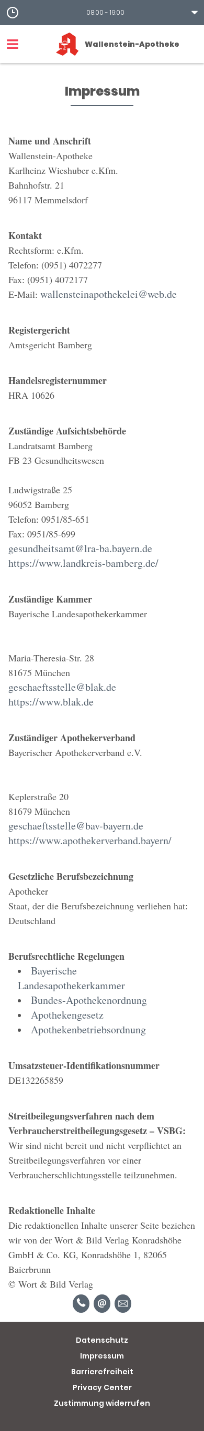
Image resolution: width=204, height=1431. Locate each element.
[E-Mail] (102, 1303)
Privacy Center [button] (102, 1387)
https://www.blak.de (51, 701)
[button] (102, 12)
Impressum (102, 1356)
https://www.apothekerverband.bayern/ (90, 840)
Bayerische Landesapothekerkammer (71, 977)
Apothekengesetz (67, 1015)
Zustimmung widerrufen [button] (102, 1403)
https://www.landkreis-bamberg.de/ (83, 563)
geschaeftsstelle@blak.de (62, 687)
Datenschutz (102, 1340)
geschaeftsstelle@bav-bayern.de (75, 825)
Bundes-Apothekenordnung (89, 1000)
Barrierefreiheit (102, 1371)
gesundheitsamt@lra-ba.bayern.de (80, 548)
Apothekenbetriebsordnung (88, 1029)
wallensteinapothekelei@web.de (108, 294)
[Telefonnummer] (81, 1303)
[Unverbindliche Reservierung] (123, 1303)
